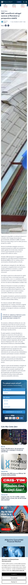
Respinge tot (14, 582)
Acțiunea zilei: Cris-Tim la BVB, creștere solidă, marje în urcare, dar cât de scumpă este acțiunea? (13, 498)
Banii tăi (3, 446)
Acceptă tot (14, 574)
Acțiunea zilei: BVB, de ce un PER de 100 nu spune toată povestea (13, 474)
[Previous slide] (2, 6)
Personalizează (14, 578)
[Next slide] (26, 6)
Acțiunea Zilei (4, 471)
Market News (4, 11)
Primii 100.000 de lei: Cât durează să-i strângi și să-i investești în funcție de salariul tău (12, 450)
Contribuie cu (14, 412)
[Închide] (26, 559)
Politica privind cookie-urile (18, 570)
